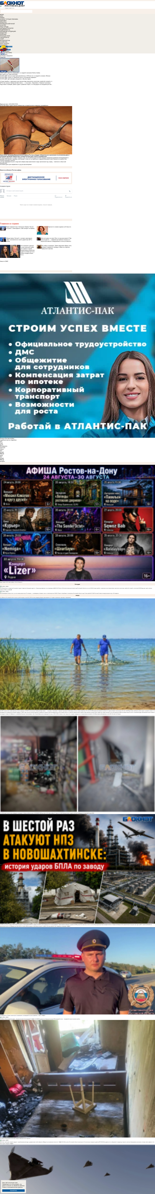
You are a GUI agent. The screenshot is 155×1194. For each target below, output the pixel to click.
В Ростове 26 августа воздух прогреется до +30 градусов (106, 593)
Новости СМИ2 (4, 261)
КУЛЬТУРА (3, 25)
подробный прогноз (5, 440)
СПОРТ (2, 39)
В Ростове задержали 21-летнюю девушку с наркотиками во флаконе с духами (56, 924)
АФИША (2, 17)
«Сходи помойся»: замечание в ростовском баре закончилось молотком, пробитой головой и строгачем (115, 588)
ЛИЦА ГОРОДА (4, 26)
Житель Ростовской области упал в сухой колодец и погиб (15, 597)
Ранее (15, 196)
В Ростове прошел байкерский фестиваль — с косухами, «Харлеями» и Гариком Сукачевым (47, 710)
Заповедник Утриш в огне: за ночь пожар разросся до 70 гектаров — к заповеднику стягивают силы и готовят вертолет (28, 593)
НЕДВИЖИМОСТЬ (5, 30)
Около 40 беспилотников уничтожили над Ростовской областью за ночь (74, 588)
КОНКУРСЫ (3, 22)
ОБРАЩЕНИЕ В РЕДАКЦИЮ (8, 31)
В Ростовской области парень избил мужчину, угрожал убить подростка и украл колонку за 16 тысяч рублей (94, 712)
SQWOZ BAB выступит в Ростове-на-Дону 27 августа (47, 813)
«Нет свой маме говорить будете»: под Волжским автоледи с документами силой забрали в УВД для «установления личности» (30, 1142)
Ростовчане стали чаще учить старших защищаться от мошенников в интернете (75, 714)
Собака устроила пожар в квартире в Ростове (80, 710)
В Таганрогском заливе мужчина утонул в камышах (13, 710)
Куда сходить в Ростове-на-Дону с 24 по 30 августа (11, 582)
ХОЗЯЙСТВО (3, 42)
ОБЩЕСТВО (3, 33)
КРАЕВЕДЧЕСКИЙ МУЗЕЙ (7, 23)
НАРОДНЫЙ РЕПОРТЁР (7, 28)
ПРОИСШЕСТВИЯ (5, 36)
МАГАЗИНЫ (8, 52)
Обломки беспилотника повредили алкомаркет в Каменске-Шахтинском (17, 813)
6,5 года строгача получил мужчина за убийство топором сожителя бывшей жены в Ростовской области (45, 712)
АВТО (1, 16)
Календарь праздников (6, 55)
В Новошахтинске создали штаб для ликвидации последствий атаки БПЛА (78, 813)
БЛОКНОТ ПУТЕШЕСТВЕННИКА (9, 19)
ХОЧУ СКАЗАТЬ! (4, 43)
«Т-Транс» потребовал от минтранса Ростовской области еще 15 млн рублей (74, 593)
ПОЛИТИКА (3, 34)
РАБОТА (10, 46)
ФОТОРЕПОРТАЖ (5, 40)
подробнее (14, 440)
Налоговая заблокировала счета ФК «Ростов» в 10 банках (108, 714)
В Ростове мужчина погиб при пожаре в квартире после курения (16, 1138)
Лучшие (9, 196)
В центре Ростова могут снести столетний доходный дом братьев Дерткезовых (93, 924)
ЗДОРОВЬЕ (3, 20)
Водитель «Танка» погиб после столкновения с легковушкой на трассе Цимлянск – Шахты (22, 1015)
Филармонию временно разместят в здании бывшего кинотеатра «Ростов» (108, 710)
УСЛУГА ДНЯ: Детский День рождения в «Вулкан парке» (15, 79)
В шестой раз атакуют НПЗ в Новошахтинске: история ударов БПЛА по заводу (19, 924)
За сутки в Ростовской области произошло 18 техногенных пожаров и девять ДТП (82, 1142)
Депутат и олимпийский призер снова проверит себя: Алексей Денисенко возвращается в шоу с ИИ (33, 714)
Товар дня (2, 57)
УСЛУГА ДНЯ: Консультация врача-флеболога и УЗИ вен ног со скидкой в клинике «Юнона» (25, 76)
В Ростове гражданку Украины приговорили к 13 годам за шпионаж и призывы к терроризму (50, 597)
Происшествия (4, 104)
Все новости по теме (5, 74)
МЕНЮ (2, 14)
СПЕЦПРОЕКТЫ (4, 37)
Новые (2, 196)
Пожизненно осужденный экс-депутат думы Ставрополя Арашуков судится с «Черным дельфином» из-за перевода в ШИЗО (29, 588)
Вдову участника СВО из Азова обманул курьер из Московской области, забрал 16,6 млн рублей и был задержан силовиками (38, 926)
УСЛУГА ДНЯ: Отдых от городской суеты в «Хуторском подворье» (18, 77)
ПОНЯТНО (13, 1190)
